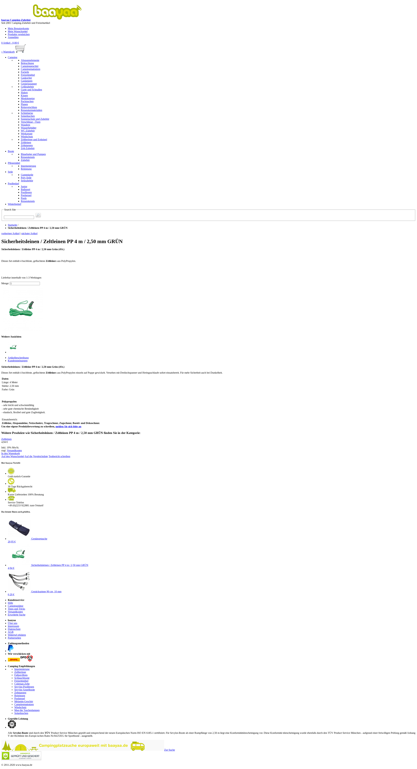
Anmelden (13, 37)
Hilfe (10, 603)
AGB (11, 632)
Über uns (12, 623)
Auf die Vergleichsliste (36, 456)
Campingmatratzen (24, 704)
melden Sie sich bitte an (68, 426)
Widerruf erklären (17, 634)
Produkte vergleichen (19, 34)
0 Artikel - (10, 42)
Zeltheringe (20, 672)
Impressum (13, 626)
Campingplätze (15, 605)
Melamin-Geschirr (23, 701)
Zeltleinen (6, 439)
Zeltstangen (20, 692)
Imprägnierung (21, 669)
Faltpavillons (21, 675)
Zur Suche (169, 749)
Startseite (12, 225)
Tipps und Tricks (16, 608)
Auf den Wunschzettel (12, 456)
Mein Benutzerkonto (18, 28)
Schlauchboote (21, 678)
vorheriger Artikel (10, 233)
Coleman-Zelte (22, 683)
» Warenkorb (8, 51)
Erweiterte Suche (16, 614)
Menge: (5, 283)
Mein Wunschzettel (18, 31)
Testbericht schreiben (59, 456)
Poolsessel (19, 698)
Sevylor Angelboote (24, 689)
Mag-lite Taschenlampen (27, 710)
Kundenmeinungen (18, 360)
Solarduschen (21, 713)
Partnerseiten (14, 637)
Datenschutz (14, 629)
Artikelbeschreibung (18, 357)
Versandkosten (14, 450)
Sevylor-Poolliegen (24, 686)
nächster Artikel (29, 233)
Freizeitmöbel (21, 680)
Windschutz (20, 707)
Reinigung (19, 695)
